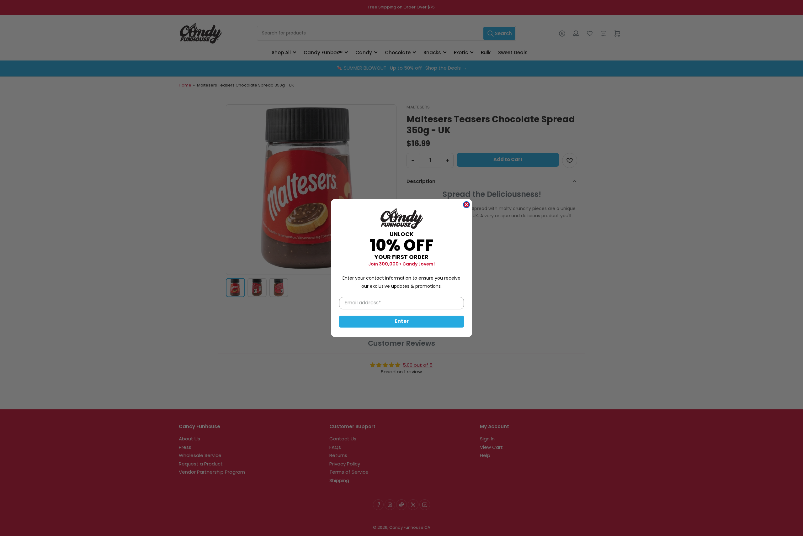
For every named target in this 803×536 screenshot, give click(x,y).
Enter (402, 321)
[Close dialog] (466, 205)
